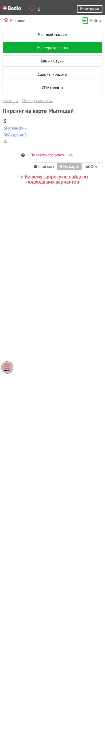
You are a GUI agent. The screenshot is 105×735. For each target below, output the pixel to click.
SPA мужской (15, 134)
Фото (94, 166)
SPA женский (15, 128)
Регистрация (90, 8)
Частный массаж (52, 34)
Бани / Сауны (52, 60)
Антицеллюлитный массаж (27, 148)
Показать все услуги (51, 154)
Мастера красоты (52, 47)
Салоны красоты (52, 74)
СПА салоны (52, 87)
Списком (45, 166)
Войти (95, 20)
